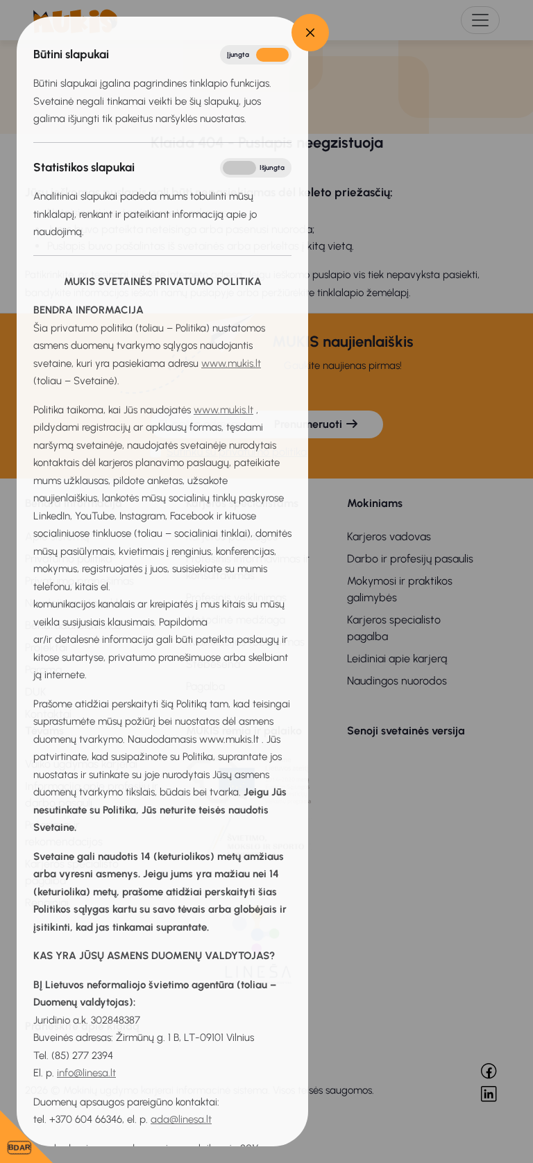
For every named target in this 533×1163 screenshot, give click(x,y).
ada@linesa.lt (181, 1119)
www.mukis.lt (231, 363)
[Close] (310, 32)
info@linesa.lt (86, 1073)
